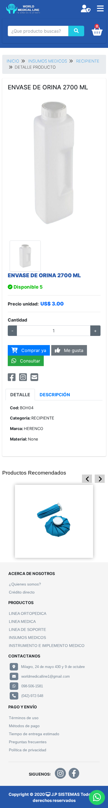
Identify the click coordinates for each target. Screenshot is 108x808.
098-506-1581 (32, 686)
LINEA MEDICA (22, 621)
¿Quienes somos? (25, 584)
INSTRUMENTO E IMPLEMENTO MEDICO (46, 645)
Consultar (29, 361)
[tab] (20, 394)
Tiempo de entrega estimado (34, 734)
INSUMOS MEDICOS (47, 61)
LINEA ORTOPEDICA (27, 613)
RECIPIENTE (87, 61)
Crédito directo (22, 592)
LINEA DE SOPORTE (27, 629)
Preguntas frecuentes (28, 742)
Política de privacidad (27, 750)
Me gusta (73, 350)
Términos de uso (23, 718)
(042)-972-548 (32, 696)
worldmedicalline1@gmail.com (45, 676)
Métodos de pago (24, 726)
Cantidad (17, 320)
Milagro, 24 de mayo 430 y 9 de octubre (53, 667)
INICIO (13, 61)
